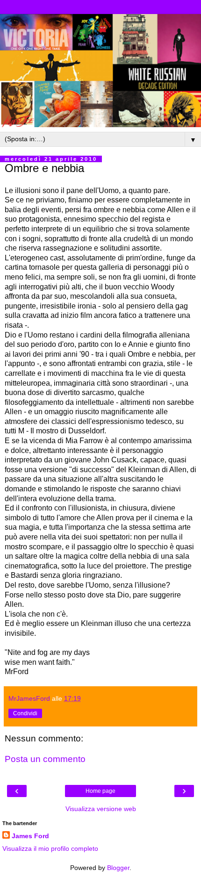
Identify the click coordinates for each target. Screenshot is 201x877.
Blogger (118, 867)
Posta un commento (45, 759)
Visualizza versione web (100, 808)
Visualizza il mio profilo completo (50, 848)
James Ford (30, 836)
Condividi (25, 713)
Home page (100, 791)
